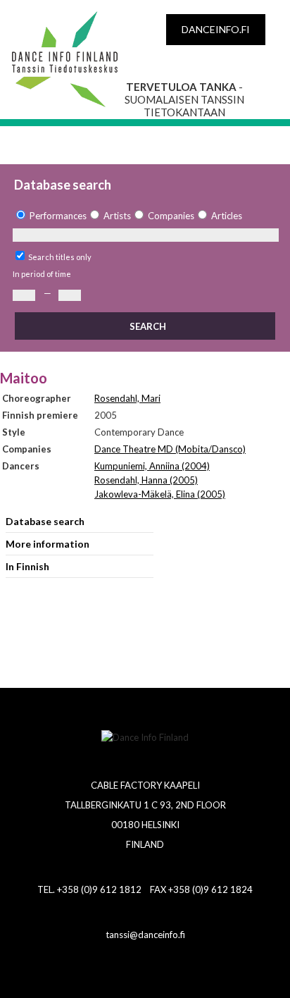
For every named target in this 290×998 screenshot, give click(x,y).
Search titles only (60, 256)
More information (47, 544)
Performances (58, 215)
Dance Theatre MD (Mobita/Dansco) (170, 449)
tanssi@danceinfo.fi (145, 934)
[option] (50, 216)
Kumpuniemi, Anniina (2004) (152, 466)
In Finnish (27, 566)
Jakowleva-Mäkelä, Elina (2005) (159, 494)
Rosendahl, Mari (127, 398)
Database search (45, 521)
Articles (226, 215)
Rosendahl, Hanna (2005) (146, 480)
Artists (117, 215)
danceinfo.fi (216, 29)
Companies (171, 215)
